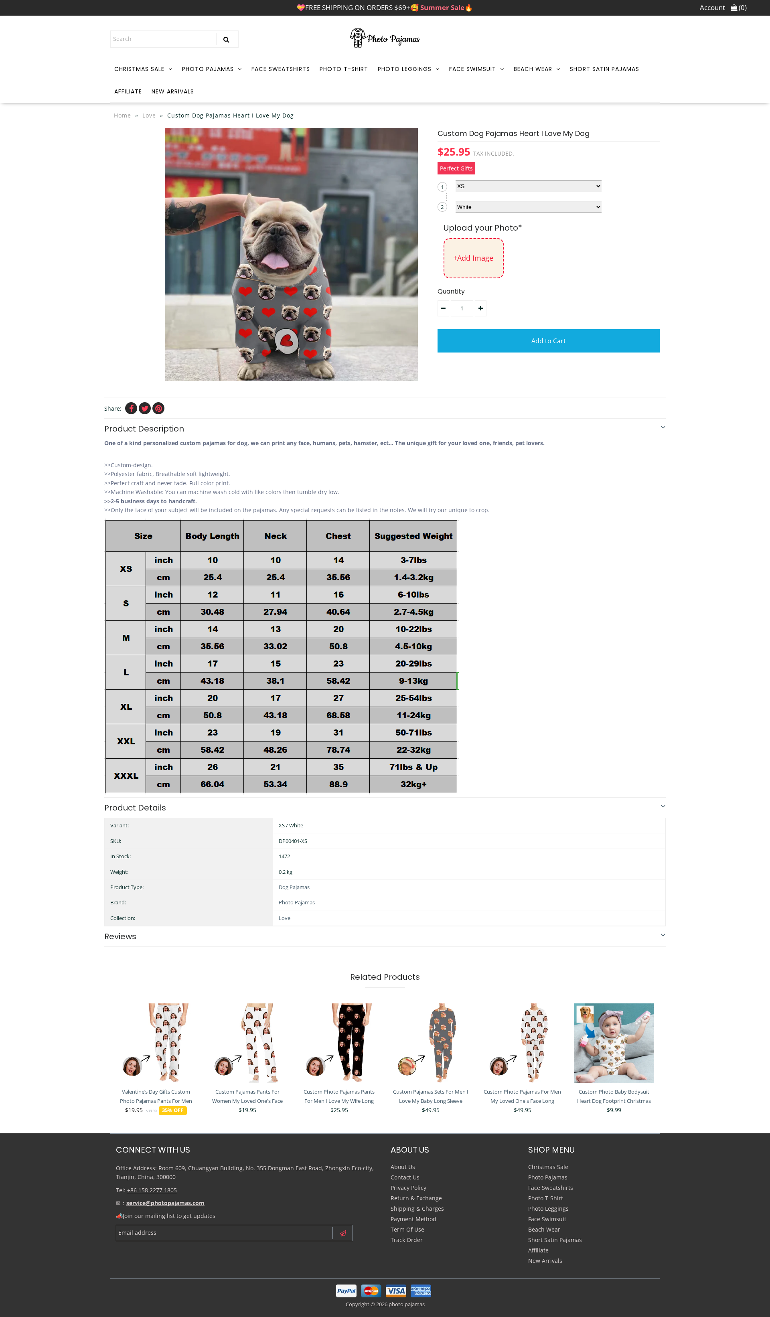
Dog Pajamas (294, 887)
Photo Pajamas (208, 69)
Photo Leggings (405, 69)
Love (149, 115)
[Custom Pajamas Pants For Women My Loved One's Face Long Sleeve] (247, 1043)
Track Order (407, 1240)
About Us (403, 1167)
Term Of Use (407, 1229)
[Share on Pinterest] (158, 408)
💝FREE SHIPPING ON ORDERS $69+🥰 (385, 7)
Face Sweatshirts (280, 69)
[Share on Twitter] (145, 408)
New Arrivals (173, 91)
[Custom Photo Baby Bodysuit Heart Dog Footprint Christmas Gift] (614, 1043)
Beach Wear (533, 69)
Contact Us (405, 1177)
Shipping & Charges (417, 1208)
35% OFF (172, 1110)
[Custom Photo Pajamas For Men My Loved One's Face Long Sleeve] (522, 1043)
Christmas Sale (139, 69)
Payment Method (413, 1219)
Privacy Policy (408, 1187)
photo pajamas (407, 1304)
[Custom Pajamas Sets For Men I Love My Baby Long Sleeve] (431, 1043)
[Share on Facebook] (131, 408)
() (742, 7)
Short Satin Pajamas (604, 69)
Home (122, 115)
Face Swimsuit (472, 69)
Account (712, 7)
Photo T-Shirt (344, 69)
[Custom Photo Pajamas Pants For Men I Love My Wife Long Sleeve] (339, 1043)
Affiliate (128, 91)
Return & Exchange (416, 1198)
